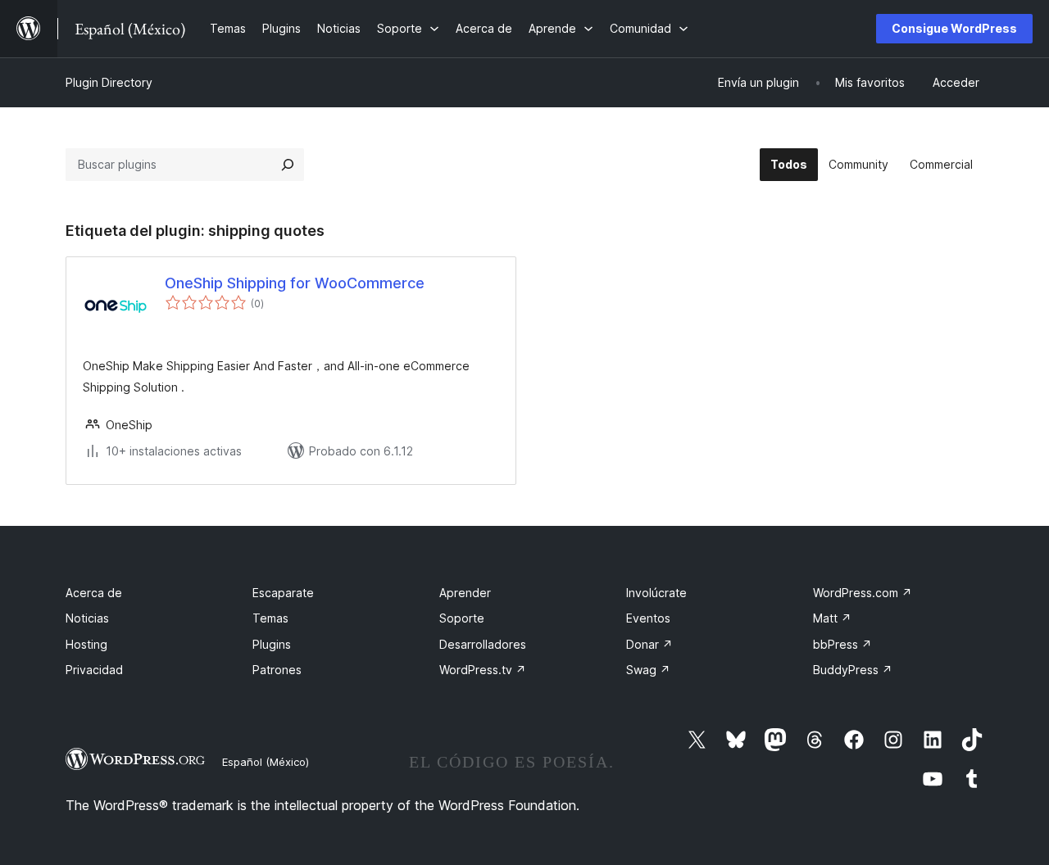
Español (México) (265, 761)
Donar (649, 644)
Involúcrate (656, 593)
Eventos (648, 618)
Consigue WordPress (954, 28)
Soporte (461, 618)
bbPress (842, 644)
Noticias (87, 618)
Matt (832, 618)
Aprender (465, 593)
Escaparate (283, 593)
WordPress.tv (482, 670)
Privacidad (94, 670)
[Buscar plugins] (287, 164)
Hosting (86, 644)
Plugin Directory (109, 82)
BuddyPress (852, 670)
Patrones (277, 670)
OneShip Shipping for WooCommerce (295, 283)
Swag (648, 670)
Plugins (271, 644)
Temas (270, 618)
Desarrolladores (482, 644)
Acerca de (94, 593)
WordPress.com (862, 593)
